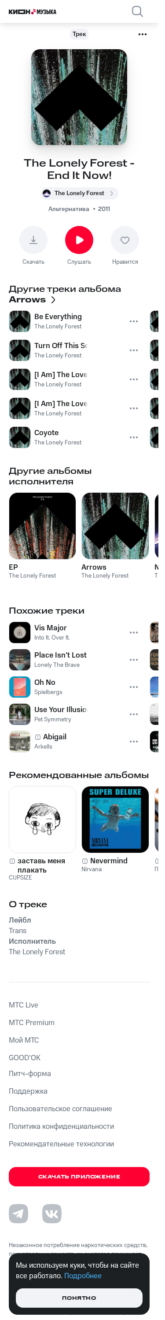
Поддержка (28, 1091)
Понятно (79, 1298)
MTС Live (23, 1005)
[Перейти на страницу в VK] (52, 1213)
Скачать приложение (79, 1177)
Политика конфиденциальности (61, 1126)
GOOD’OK (24, 1058)
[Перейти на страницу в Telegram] (18, 1213)
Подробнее (83, 1276)
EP (13, 567)
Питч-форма (30, 1074)
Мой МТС (24, 1040)
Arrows (93, 567)
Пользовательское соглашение (60, 1109)
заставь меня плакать (41, 865)
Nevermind (109, 861)
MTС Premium (32, 1023)
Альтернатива (68, 209)
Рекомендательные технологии (61, 1144)
